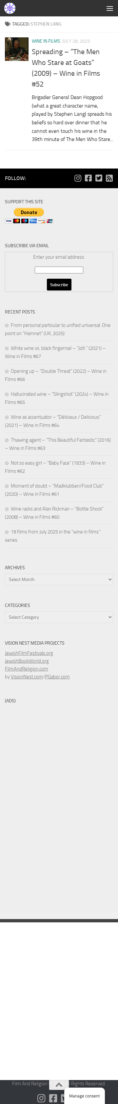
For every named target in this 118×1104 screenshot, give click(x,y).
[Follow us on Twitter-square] (99, 178)
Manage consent (84, 1096)
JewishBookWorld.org (27, 661)
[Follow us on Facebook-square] (88, 178)
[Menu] (110, 8)
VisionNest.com (27, 677)
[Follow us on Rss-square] (109, 178)
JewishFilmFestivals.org (29, 653)
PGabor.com (57, 677)
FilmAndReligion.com (26, 669)
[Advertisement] (59, 62)
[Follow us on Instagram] (78, 178)
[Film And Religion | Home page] (11, 8)
